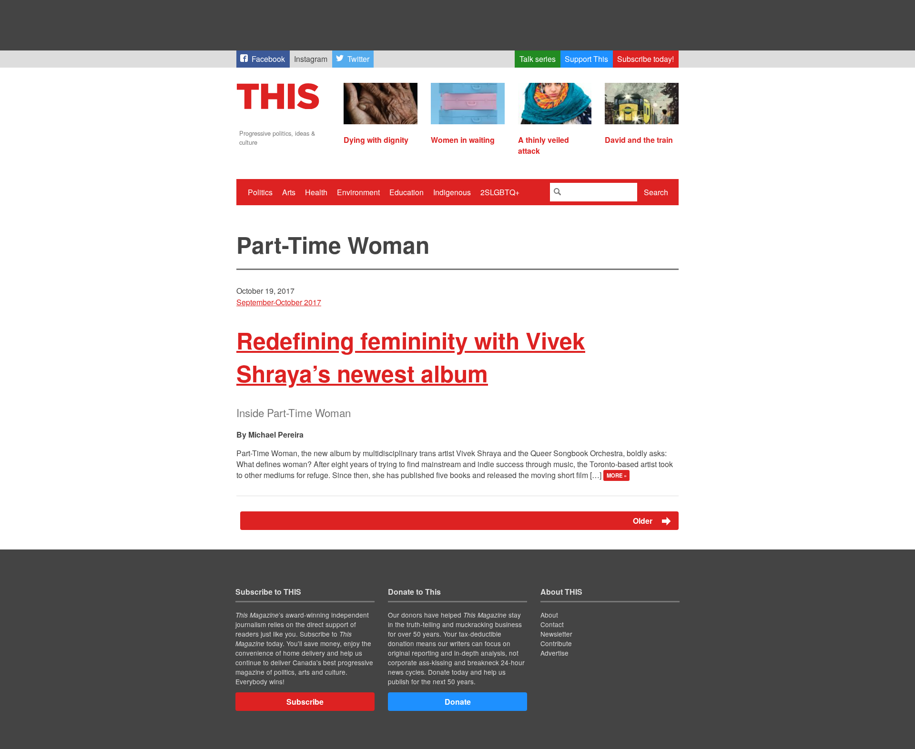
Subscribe (305, 701)
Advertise (554, 653)
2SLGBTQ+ (499, 192)
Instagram (310, 58)
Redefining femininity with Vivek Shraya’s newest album (410, 356)
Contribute (556, 643)
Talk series (537, 58)
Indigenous (452, 192)
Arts (288, 192)
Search (656, 192)
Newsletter (556, 634)
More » (617, 475)
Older (643, 520)
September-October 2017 (278, 302)
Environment (358, 192)
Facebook (268, 58)
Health (316, 192)
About (549, 614)
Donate (458, 701)
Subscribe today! (645, 58)
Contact (552, 624)
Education (406, 192)
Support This (586, 58)
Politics (260, 192)
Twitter (358, 58)
